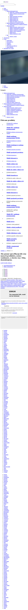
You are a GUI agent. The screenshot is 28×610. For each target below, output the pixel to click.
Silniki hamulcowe (14, 20)
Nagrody (9, 43)
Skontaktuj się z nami (9, 48)
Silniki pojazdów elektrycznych (17, 27)
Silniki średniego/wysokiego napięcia (15, 23)
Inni (7, 35)
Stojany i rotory (13, 36)
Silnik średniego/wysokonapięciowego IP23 (13, 282)
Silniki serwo (13, 32)
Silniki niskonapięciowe (12, 11)
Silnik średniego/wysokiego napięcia (12, 285)
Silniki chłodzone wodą (15, 33)
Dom (5, 8)
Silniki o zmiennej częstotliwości (17, 29)
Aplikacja (9, 44)
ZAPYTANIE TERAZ (6, 263)
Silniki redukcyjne (14, 19)
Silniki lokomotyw (14, 17)
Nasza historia (10, 47)
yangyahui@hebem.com (9, 265)
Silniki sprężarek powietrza (16, 16)
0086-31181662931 (8, 266)
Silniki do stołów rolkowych (16, 21)
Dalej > (3, 250)
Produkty (6, 9)
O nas (5, 39)
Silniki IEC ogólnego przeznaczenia (18, 12)
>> (6, 250)
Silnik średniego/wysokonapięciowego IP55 (13, 286)
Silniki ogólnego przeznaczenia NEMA (16, 95)
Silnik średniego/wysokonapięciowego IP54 (11, 281)
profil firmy (9, 40)
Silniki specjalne (10, 25)
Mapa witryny (19, 279)
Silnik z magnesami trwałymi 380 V (11, 283)
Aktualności (6, 37)
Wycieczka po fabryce (12, 45)
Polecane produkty (10, 279)
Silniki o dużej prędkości (15, 31)
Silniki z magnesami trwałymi (17, 28)
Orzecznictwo (10, 41)
